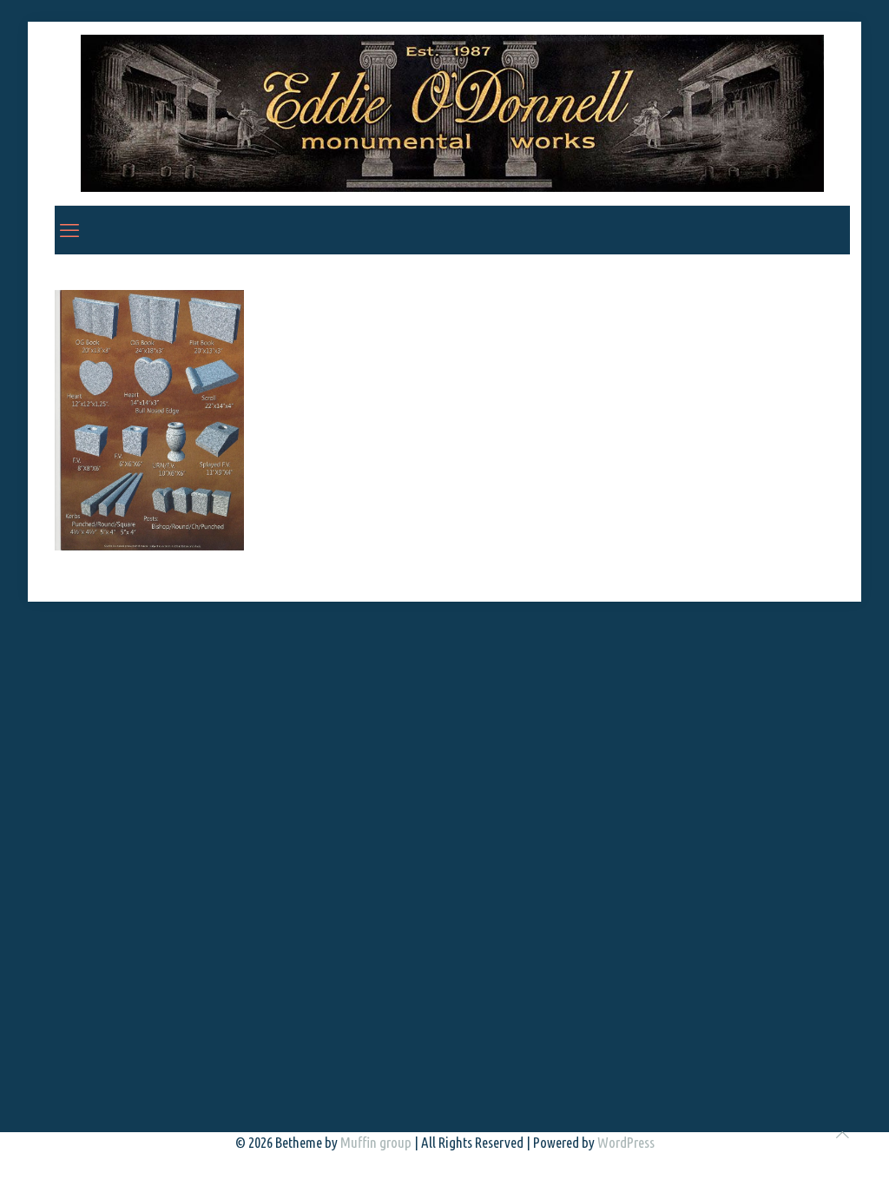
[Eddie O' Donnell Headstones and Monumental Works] (452, 113)
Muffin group (376, 1142)
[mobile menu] (69, 230)
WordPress (626, 1142)
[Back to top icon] (842, 1134)
